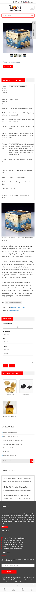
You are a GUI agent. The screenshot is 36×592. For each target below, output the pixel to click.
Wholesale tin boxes (9, 455)
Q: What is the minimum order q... (13, 544)
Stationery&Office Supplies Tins (13, 440)
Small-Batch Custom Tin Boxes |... (14, 542)
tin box (32, 238)
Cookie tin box (10, 395)
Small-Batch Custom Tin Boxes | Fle (17, 495)
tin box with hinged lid (9, 416)
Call (13, 590)
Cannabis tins (26, 395)
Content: (5, 353)
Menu (22, 590)
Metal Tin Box (7, 451)
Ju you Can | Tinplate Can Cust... (13, 546)
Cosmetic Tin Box (8, 448)
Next (30, 37)
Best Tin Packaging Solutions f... (13, 540)
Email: (5, 346)
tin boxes (16, 269)
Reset (12, 366)
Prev (5, 37)
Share (4, 590)
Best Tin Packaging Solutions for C (17, 487)
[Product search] (31, 461)
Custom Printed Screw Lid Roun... (14, 538)
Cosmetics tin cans (13, 310)
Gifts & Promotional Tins (10, 436)
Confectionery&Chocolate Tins (12, 444)
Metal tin (11, 108)
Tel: (4, 338)
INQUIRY (9, 66)
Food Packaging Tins (10, 432)
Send (5, 366)
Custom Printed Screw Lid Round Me (18, 478)
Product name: (7, 323)
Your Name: (6, 331)
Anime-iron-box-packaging (13, 302)
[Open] (34, 30)
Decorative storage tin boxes (19, 307)
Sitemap (27, 582)
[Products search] (32, 15)
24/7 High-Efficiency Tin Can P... (13, 548)
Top (31, 590)
